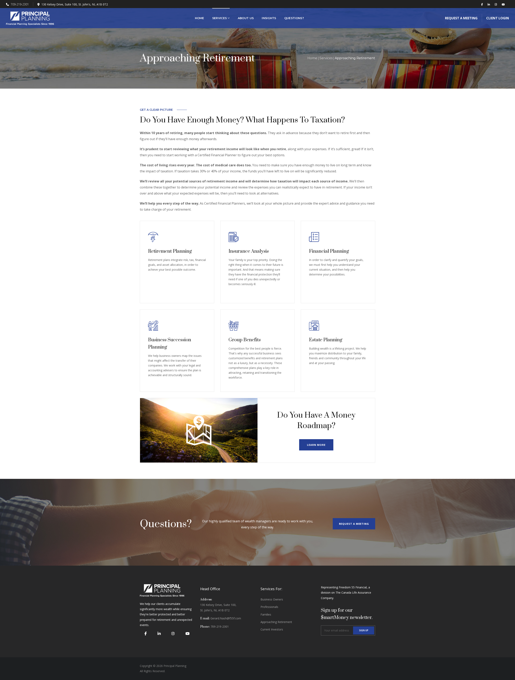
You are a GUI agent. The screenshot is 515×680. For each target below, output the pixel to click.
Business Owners (272, 599)
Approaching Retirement (276, 622)
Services (326, 58)
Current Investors (272, 629)
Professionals (269, 607)
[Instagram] (173, 633)
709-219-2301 (19, 4)
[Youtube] (187, 633)
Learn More (316, 445)
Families (266, 614)
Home (312, 58)
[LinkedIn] (159, 633)
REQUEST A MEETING (354, 524)
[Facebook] (145, 633)
